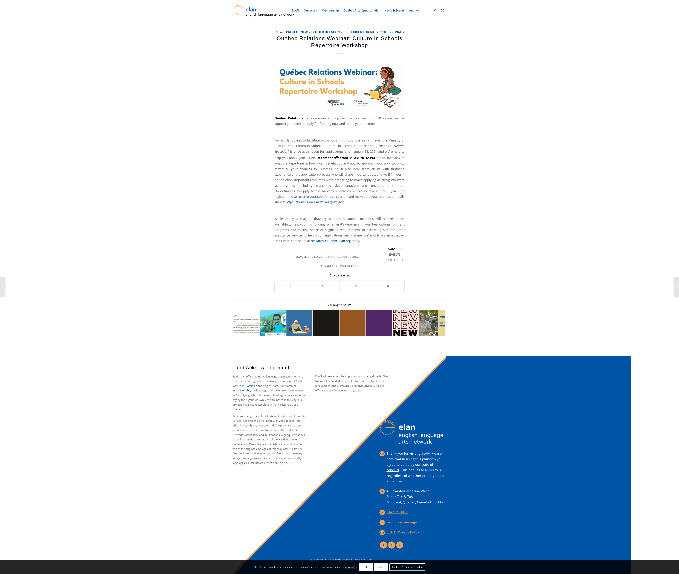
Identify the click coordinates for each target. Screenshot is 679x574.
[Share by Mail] (388, 286)
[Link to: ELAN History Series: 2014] (326, 323)
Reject (381, 567)
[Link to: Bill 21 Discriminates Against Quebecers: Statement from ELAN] (246, 323)
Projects (395, 260)
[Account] (427, 10)
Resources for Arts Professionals (373, 32)
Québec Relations (326, 32)
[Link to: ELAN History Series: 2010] (352, 323)
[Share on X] (323, 286)
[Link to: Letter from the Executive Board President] (432, 323)
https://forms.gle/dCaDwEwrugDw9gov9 (316, 202)
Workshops (349, 266)
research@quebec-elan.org (331, 240)
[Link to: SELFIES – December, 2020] (299, 323)
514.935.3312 (397, 512)
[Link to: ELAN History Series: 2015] (379, 323)
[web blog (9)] (339, 85)
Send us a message (402, 522)
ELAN (400, 249)
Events (395, 254)
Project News (298, 32)
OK (366, 567)
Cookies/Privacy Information (407, 567)
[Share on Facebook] (291, 286)
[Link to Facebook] (383, 545)
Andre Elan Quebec (344, 256)
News (279, 32)
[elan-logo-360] (264, 10)
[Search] (435, 10)
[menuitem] (295, 10)
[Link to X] (391, 545)
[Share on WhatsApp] (356, 286)
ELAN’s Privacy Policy (403, 532)
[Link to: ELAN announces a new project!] (406, 323)
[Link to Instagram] (399, 545)
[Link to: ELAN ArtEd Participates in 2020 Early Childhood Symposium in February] (273, 323)
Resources (329, 266)
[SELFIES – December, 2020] (676, 287)
